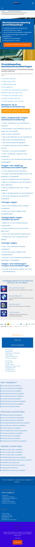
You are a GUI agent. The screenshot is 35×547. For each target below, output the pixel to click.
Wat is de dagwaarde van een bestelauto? (17, 193)
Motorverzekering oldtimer (11, 406)
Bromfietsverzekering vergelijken (13, 393)
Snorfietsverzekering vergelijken (13, 396)
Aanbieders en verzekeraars (12, 353)
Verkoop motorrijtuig (10, 358)
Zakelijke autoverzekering (10, 462)
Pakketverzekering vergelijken (12, 415)
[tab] (17, 335)
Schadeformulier (9, 369)
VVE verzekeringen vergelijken (12, 455)
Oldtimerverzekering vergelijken (13, 404)
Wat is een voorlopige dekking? (14, 140)
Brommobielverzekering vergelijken (14, 401)
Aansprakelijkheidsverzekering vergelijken (16, 423)
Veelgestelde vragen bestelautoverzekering (13, 12)
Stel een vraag (9, 349)
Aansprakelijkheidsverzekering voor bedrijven (17, 460)
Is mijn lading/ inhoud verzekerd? (14, 171)
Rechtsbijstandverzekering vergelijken (14, 430)
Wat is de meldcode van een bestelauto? (17, 137)
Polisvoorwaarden (17, 345)
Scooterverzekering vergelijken (12, 388)
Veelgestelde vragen (7, 516)
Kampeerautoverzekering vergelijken (14, 441)
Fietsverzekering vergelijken (11, 436)
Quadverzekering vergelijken (11, 398)
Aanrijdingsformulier (10, 367)
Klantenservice (17, 335)
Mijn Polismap (8, 361)
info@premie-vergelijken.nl (10, 498)
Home (3, 11)
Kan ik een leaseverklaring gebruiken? (16, 234)
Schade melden (9, 364)
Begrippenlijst (9, 351)
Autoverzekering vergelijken (11, 386)
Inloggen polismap (6, 515)
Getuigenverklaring (10, 371)
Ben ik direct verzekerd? (11, 134)
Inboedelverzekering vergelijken (13, 420)
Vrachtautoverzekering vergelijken (13, 465)
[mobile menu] (32, 3)
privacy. (19, 535)
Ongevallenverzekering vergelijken (13, 425)
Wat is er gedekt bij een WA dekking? (16, 179)
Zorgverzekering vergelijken (11, 428)
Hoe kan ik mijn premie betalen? (14, 151)
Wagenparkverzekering (10, 468)
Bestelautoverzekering (14, 11)
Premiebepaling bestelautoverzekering (12, 14)
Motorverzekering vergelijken (12, 391)
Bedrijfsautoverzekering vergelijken (14, 470)
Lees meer (17, 538)
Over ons (17, 340)
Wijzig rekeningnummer (11, 356)
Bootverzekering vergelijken (11, 438)
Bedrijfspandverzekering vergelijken (14, 457)
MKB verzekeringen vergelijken (12, 449)
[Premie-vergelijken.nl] (17, 3)
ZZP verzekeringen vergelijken (12, 452)
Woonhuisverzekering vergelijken (13, 417)
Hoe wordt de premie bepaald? (13, 143)
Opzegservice (9, 362)
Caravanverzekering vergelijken (12, 433)
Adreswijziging (9, 354)
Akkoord (17, 542)
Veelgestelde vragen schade (12, 366)
